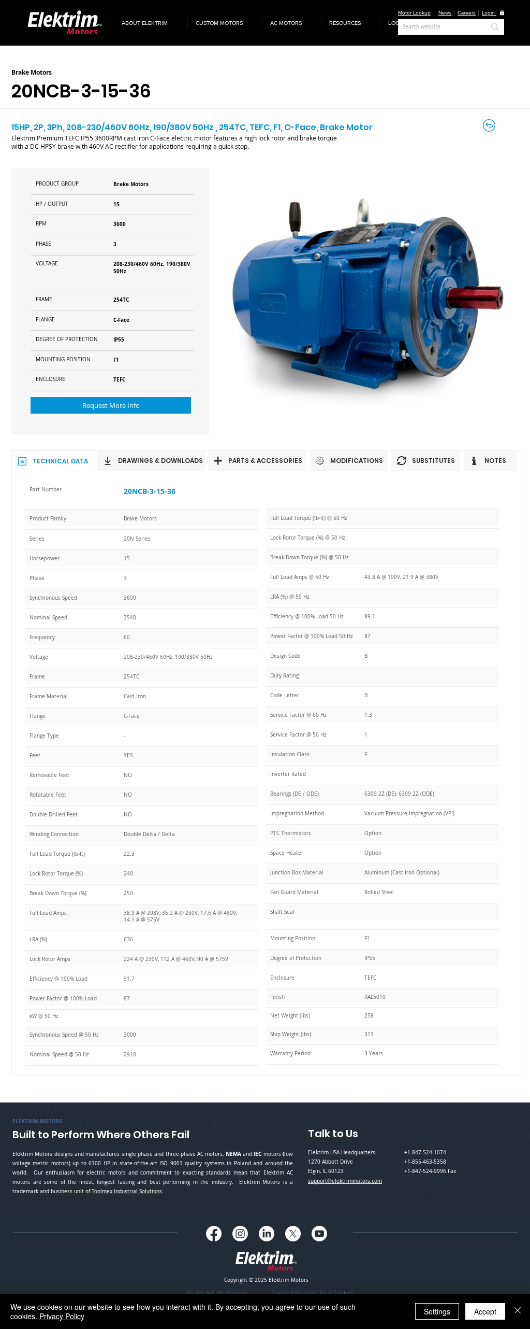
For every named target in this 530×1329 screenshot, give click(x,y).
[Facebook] (214, 1233)
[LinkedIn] (266, 1233)
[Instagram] (240, 1233)
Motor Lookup (414, 13)
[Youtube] (319, 1233)
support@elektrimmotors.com (345, 1181)
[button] (150, 23)
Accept (485, 1311)
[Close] (517, 1311)
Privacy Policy (61, 1316)
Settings (437, 1311)
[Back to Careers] (489, 125)
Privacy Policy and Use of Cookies (312, 1293)
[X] (293, 1233)
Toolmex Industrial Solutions (127, 1191)
